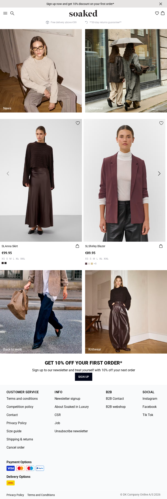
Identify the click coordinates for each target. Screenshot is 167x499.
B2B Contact (115, 399)
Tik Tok (148, 415)
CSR (58, 415)
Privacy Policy (17, 423)
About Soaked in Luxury (72, 407)
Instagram (150, 399)
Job (57, 423)
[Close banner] (161, 4)
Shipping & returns (20, 439)
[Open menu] (4, 13)
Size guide (14, 431)
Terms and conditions (22, 399)
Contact (12, 415)
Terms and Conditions (41, 495)
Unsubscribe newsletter (71, 431)
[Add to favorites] (78, 123)
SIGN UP (83, 376)
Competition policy (20, 407)
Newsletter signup (67, 399)
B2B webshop (116, 407)
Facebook (150, 407)
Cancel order (15, 447)
